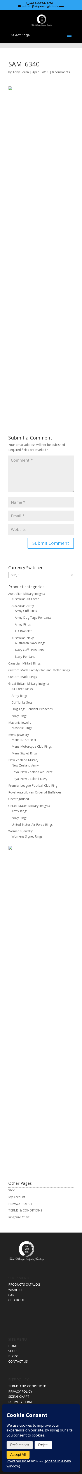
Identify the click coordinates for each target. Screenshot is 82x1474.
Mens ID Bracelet (24, 740)
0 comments (61, 72)
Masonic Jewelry (19, 722)
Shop (12, 1190)
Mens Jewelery (18, 735)
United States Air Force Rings (32, 824)
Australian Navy (23, 638)
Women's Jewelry (20, 831)
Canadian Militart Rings (24, 663)
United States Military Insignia (29, 806)
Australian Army (23, 606)
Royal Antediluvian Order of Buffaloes (34, 792)
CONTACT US (18, 1361)
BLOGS (13, 1356)
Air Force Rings (22, 689)
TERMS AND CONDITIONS (27, 1386)
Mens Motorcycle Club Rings (32, 746)
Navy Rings (19, 716)
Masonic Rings (22, 728)
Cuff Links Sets (22, 702)
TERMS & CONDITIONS (25, 1210)
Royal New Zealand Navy (29, 779)
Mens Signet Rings (25, 753)
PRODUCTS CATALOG (24, 1284)
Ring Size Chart (19, 1217)
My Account (16, 1197)
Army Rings (23, 624)
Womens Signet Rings (27, 836)
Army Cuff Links (26, 611)
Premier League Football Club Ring (32, 785)
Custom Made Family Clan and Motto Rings (39, 670)
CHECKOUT (16, 1300)
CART (12, 1295)
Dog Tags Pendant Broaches (32, 709)
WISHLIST (15, 1290)
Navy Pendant (25, 656)
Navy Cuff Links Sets (29, 650)
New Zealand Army (25, 765)
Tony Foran (20, 72)
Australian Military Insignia (26, 593)
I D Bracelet (23, 631)
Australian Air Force (25, 599)
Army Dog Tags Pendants (33, 617)
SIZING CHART (18, 1396)
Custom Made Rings (22, 677)
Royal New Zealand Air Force (32, 772)
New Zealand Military (23, 760)
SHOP (12, 1351)
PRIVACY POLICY (20, 1204)
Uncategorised (18, 799)
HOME (12, 1346)
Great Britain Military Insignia (28, 683)
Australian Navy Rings (30, 643)
